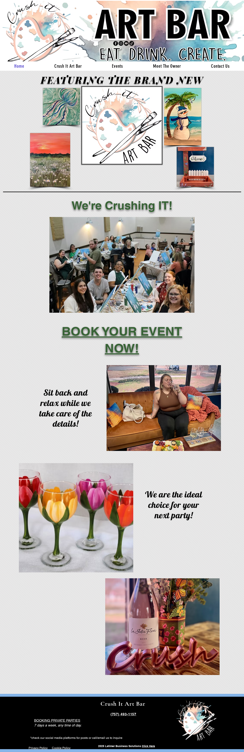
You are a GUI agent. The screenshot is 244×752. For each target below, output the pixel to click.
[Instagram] (121, 43)
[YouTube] (126, 43)
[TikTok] (131, 43)
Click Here (148, 746)
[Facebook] (115, 43)
